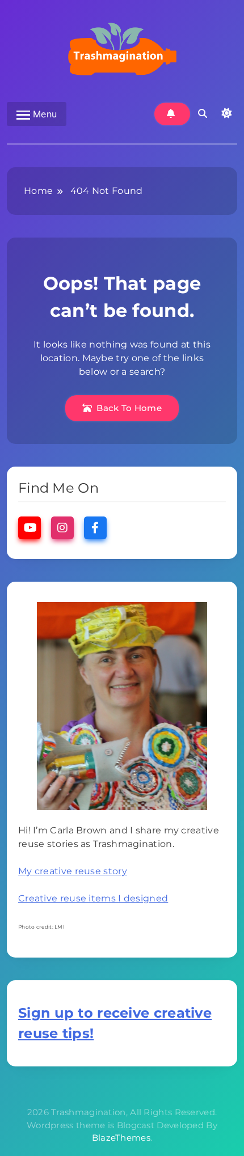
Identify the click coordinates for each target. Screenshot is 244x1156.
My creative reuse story (72, 871)
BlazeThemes (121, 1137)
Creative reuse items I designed (93, 898)
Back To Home (129, 408)
